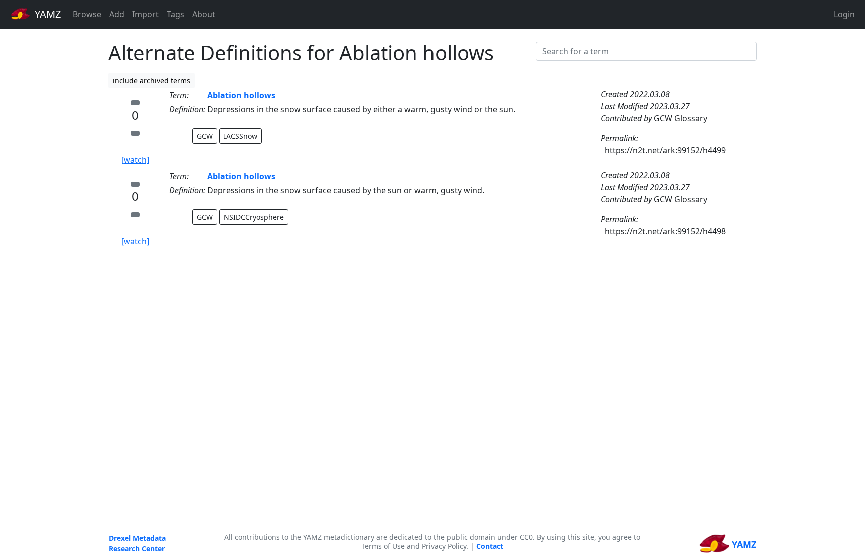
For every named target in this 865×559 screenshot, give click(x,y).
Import (145, 14)
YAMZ (46, 14)
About (203, 14)
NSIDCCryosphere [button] (254, 217)
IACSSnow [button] (240, 136)
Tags (175, 14)
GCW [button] (205, 136)
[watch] (135, 159)
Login (844, 14)
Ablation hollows (241, 95)
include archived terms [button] (151, 80)
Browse (87, 14)
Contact (489, 546)
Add (116, 14)
